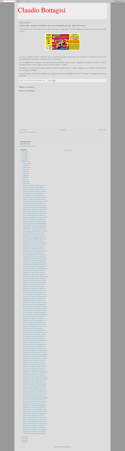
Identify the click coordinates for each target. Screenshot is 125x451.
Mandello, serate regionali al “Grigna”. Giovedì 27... (35, 245)
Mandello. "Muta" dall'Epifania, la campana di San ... (35, 326)
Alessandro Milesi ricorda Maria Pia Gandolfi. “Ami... (35, 225)
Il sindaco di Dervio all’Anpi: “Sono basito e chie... (34, 203)
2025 (23, 154)
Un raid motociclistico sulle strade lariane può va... (34, 336)
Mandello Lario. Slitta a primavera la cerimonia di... (34, 360)
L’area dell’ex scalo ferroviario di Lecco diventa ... (34, 284)
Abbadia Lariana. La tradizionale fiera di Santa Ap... (35, 227)
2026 (23, 152)
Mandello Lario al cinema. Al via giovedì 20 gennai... (35, 302)
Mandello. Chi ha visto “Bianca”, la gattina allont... (34, 425)
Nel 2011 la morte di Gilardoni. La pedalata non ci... (35, 316)
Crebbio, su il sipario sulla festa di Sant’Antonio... (34, 270)
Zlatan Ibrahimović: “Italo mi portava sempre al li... (34, 382)
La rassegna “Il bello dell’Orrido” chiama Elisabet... (34, 254)
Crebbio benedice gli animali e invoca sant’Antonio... (35, 258)
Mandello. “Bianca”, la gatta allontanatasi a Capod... (35, 409)
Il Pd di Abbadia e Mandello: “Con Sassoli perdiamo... (35, 350)
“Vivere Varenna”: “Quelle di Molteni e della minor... (34, 229)
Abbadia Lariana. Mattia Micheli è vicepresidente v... (35, 413)
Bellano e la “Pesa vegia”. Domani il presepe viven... (35, 417)
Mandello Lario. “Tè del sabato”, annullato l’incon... (34, 288)
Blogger (69, 447)
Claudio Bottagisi (42, 9)
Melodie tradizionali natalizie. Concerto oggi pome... (35, 429)
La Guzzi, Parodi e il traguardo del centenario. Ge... (35, 211)
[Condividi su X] (52, 80)
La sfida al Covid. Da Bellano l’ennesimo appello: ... (35, 348)
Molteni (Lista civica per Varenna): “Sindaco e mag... (35, 213)
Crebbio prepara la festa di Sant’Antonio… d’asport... (35, 358)
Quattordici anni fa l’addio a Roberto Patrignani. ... (34, 272)
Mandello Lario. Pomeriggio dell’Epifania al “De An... (35, 411)
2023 (23, 158)
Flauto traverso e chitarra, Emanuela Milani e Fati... (34, 282)
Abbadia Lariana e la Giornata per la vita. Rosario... (35, 237)
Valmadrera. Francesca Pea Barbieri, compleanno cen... (36, 378)
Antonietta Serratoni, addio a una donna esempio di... (35, 308)
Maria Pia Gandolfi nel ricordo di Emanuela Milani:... (35, 223)
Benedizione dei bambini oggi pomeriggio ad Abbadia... (36, 397)
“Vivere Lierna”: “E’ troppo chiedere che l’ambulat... (34, 296)
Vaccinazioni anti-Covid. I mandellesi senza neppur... (35, 356)
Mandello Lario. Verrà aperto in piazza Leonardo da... (35, 354)
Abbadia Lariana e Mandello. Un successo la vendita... (35, 209)
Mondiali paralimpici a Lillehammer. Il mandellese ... (35, 312)
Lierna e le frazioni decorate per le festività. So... (34, 368)
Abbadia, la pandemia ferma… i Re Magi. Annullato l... (35, 423)
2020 (23, 438)
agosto (25, 169)
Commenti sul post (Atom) (29, 132)
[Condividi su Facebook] (53, 80)
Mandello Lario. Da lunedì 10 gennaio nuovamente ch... (36, 372)
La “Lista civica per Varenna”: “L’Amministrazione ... (35, 266)
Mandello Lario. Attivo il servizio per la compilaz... (34, 362)
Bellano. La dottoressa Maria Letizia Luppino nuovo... (35, 419)
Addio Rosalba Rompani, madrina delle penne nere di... (36, 276)
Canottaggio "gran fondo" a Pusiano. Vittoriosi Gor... (35, 257)
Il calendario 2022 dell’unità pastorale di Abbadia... (34, 191)
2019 (23, 440)
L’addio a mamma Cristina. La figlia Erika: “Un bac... (35, 292)
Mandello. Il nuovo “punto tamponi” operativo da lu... (35, 330)
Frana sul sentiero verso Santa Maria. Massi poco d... (35, 401)
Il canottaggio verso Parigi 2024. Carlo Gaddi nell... (34, 427)
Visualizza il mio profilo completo (28, 146)
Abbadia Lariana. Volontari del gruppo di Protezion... (35, 366)
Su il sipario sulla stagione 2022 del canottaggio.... (34, 278)
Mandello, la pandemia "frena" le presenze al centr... (35, 344)
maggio (25, 175)
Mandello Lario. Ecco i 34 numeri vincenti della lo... (34, 304)
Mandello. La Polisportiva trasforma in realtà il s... (34, 286)
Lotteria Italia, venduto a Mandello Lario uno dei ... (34, 388)
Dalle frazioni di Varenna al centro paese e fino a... (34, 300)
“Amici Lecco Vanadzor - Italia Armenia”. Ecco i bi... (34, 322)
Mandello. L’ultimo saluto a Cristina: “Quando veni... (35, 274)
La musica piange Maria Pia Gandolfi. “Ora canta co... (35, 231)
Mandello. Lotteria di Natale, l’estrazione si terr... (34, 342)
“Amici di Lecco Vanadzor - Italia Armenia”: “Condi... (35, 380)
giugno (25, 173)
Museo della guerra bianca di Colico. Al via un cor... (35, 290)
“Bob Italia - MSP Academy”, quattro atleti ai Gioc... (34, 219)
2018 (23, 442)
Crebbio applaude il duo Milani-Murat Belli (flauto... (34, 260)
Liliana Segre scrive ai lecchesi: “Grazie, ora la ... (34, 247)
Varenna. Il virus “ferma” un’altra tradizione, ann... (34, 253)
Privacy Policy (68, 150)
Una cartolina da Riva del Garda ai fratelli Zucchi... (34, 376)
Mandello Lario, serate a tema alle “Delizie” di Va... (34, 235)
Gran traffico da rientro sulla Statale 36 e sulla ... (34, 193)
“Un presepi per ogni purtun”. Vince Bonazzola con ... (35, 394)
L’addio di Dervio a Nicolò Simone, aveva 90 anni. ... (35, 370)
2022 (23, 160)
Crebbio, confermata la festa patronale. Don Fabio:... (35, 324)
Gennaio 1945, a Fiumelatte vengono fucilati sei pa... (35, 390)
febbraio (25, 181)
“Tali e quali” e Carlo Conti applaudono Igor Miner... (35, 364)
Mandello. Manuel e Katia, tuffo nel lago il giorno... (34, 431)
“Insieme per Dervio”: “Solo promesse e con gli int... (35, 334)
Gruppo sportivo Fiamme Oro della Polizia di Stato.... (35, 340)
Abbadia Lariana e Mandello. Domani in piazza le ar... (35, 217)
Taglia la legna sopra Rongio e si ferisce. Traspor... (34, 352)
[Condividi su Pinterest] (55, 80)
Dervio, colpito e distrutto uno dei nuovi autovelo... (34, 403)
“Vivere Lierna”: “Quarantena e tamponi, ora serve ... (35, 221)
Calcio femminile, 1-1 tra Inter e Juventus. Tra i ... (34, 195)
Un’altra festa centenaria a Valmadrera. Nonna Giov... (35, 306)
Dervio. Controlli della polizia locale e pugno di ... (34, 215)
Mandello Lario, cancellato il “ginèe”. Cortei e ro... (34, 241)
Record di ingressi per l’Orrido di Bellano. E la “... (34, 346)
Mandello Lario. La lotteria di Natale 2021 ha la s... (34, 249)
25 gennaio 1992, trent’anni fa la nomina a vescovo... (35, 243)
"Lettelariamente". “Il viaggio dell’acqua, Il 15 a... (34, 415)
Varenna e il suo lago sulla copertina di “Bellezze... (34, 199)
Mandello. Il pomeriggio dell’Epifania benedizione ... (35, 421)
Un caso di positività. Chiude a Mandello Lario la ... (34, 294)
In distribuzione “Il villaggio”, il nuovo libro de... (33, 318)
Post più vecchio (102, 129)
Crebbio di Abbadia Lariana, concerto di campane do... (35, 314)
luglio (24, 171)
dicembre (25, 161)
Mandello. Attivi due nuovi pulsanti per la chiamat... (34, 280)
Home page (62, 129)
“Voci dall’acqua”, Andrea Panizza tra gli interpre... (34, 407)
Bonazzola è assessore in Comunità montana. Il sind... (35, 332)
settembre (25, 167)
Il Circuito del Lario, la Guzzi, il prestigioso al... (33, 328)
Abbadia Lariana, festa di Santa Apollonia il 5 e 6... (34, 320)
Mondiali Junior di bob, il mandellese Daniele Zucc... (35, 264)
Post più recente (23, 129)
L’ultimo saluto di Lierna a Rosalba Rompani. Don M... (35, 268)
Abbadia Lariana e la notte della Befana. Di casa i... (35, 395)
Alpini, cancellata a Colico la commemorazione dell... (35, 251)
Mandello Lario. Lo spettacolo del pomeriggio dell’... (35, 405)
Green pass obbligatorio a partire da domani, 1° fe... (35, 185)
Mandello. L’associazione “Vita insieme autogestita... (35, 384)
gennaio (25, 183)
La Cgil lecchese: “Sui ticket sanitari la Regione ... (34, 338)
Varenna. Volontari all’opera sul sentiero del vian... (34, 399)
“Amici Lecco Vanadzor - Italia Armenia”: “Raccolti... (34, 205)
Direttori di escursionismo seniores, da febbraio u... (34, 433)
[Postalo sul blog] (50, 80)
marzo (24, 179)
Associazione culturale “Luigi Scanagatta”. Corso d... (35, 392)
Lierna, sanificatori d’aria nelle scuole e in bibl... (34, 233)
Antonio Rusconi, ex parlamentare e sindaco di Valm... (35, 201)
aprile (24, 177)
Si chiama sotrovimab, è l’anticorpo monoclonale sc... (35, 310)
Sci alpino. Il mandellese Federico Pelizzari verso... (34, 189)
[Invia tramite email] (48, 80)
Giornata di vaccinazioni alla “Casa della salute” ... (34, 298)
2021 (23, 436)
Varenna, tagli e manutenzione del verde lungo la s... (35, 262)
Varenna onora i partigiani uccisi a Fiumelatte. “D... (34, 374)
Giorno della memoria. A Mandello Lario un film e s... (35, 239)
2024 (23, 156)
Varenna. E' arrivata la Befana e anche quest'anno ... (35, 386)
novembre (25, 163)
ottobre (25, 165)
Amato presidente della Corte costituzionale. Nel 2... (35, 197)
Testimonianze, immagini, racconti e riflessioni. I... (34, 187)
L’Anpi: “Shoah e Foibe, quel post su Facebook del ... (35, 207)
